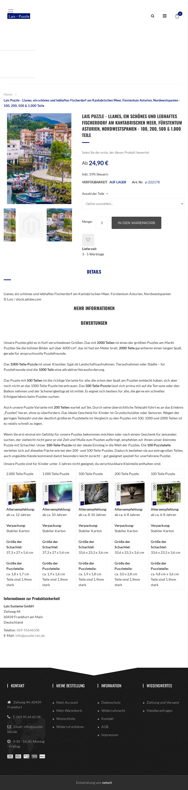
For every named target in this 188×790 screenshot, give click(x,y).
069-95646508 (28, 630)
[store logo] (18, 16)
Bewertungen (94, 323)
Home (8, 94)
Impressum (109, 735)
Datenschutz (110, 702)
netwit (107, 782)
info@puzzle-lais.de (30, 635)
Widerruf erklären (70, 727)
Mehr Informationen (94, 308)
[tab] (94, 273)
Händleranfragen (160, 710)
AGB (104, 727)
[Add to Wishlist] (88, 240)
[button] (7, 224)
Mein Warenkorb (69, 710)
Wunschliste (65, 718)
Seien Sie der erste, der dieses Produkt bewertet (115, 152)
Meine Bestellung (70, 686)
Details (94, 271)
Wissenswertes (159, 686)
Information (111, 686)
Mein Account (67, 702)
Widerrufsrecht (113, 710)
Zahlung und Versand (163, 702)
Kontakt (17, 686)
